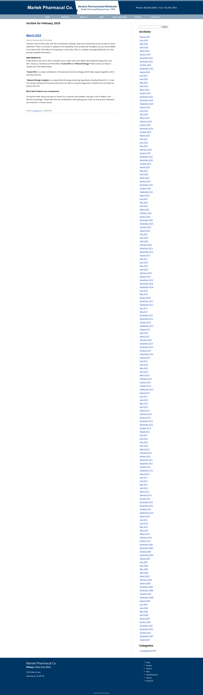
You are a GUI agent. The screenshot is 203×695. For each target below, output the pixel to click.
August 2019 (145, 255)
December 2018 (146, 280)
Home (47, 17)
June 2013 (144, 400)
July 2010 (143, 520)
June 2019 (144, 262)
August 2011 (145, 474)
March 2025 (145, 89)
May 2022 (144, 170)
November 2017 (146, 301)
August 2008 (145, 601)
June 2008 (144, 608)
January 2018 (145, 297)
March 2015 (145, 336)
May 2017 (144, 312)
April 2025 (144, 86)
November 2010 (146, 505)
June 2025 (144, 79)
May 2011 (144, 484)
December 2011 (146, 460)
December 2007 (146, 625)
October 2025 (145, 65)
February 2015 (146, 340)
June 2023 (144, 142)
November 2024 (146, 100)
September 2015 (146, 326)
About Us (83, 17)
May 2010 (144, 527)
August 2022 (145, 167)
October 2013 (145, 386)
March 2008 (145, 618)
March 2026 (145, 51)
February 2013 (146, 414)
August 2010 (145, 516)
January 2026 (145, 54)
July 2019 (143, 259)
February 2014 (146, 379)
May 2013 (144, 403)
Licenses (137, 17)
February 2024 (146, 121)
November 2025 (146, 61)
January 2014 (145, 382)
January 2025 (145, 93)
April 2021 (144, 206)
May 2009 (144, 569)
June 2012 (144, 438)
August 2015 (145, 329)
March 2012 (145, 449)
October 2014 (145, 350)
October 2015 (145, 322)
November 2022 (146, 160)
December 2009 (146, 544)
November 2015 (146, 319)
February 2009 (146, 580)
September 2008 (146, 597)
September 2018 (146, 287)
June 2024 (144, 111)
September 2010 (146, 513)
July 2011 (143, 477)
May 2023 (144, 146)
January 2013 (145, 417)
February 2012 (146, 453)
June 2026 (144, 40)
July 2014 (143, 361)
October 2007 (145, 632)
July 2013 (143, 396)
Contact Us (155, 17)
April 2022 (144, 174)
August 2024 (145, 107)
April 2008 (144, 615)
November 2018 (146, 283)
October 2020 (145, 227)
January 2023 (145, 153)
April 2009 (144, 572)
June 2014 (144, 364)
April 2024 (144, 114)
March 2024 (145, 118)
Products (65, 17)
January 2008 (145, 622)
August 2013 (145, 393)
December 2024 (146, 96)
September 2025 (146, 68)
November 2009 (146, 548)
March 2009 (145, 576)
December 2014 (146, 343)
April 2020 (144, 241)
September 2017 (146, 304)
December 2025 (146, 58)
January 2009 (145, 583)
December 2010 (146, 502)
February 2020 (146, 245)
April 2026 (144, 47)
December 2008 (146, 587)
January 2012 (145, 456)
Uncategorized (36, 111)
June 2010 (144, 523)
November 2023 (146, 128)
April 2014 (144, 371)
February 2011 (146, 495)
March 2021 (145, 209)
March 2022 (145, 178)
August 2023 (145, 135)
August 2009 (145, 558)
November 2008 (146, 590)
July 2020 (143, 234)
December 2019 (146, 248)
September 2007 (146, 636)
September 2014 (146, 354)
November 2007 (146, 629)
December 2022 (146, 156)
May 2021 (144, 202)
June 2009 (144, 565)
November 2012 (146, 424)
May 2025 (144, 82)
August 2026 (145, 36)
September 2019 (146, 252)
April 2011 (144, 488)
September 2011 (146, 470)
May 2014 (144, 368)
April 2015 (144, 333)
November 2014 (146, 347)
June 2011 (144, 481)
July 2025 (143, 75)
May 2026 (144, 44)
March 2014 (145, 375)
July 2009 (143, 562)
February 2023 (146, 149)
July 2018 (143, 290)
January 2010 (145, 541)
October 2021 (145, 188)
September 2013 (146, 389)
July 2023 (143, 139)
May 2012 (144, 442)
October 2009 (145, 551)
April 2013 (144, 407)
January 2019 (145, 276)
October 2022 (145, 163)
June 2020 (144, 237)
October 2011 (145, 467)
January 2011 (145, 498)
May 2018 (144, 294)
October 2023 (145, 132)
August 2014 (145, 357)
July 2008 (143, 604)
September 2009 (146, 555)
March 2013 (145, 410)
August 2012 (145, 431)
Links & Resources (119, 17)
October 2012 (145, 428)
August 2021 (145, 195)
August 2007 (145, 639)
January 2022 (145, 181)
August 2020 (145, 230)
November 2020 (146, 223)
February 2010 (146, 537)
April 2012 (144, 446)
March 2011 (145, 491)
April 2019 (144, 269)
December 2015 (146, 315)
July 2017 (143, 308)
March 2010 (145, 534)
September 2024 (146, 103)
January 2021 (145, 216)
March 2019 (33, 35)
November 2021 (146, 185)
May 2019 (144, 266)
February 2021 (146, 213)
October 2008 (145, 594)
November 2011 (146, 463)
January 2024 (145, 125)
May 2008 (144, 611)
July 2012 (143, 435)
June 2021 (144, 199)
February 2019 (146, 273)
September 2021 (146, 192)
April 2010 (144, 530)
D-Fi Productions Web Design (101, 693)
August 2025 (145, 72)
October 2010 (145, 509)
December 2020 (146, 220)
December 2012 (146, 421)
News (101, 17)
